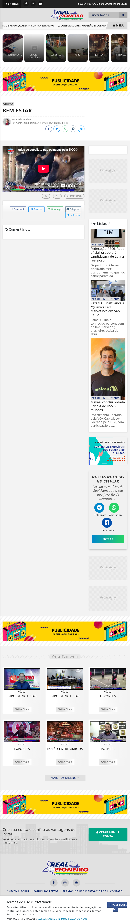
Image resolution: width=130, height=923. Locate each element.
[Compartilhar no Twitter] (56, 129)
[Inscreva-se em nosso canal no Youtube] (76, 883)
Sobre (25, 891)
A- (46, 195)
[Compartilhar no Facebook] (48, 129)
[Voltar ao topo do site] (125, 507)
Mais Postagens (64, 778)
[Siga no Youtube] (40, 3)
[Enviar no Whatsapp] (65, 129)
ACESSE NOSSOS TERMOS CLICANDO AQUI (62, 918)
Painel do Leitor (46, 891)
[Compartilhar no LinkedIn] (81, 129)
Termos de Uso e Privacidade (84, 891)
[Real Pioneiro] (67, 14)
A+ (57, 195)
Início (12, 891)
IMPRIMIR (75, 195)
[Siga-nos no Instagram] (65, 883)
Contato (116, 891)
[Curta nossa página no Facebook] (54, 883)
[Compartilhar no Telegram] (73, 129)
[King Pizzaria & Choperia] (65, 81)
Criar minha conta (109, 834)
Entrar (13, 3)
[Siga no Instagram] (33, 3)
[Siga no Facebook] (26, 3)
